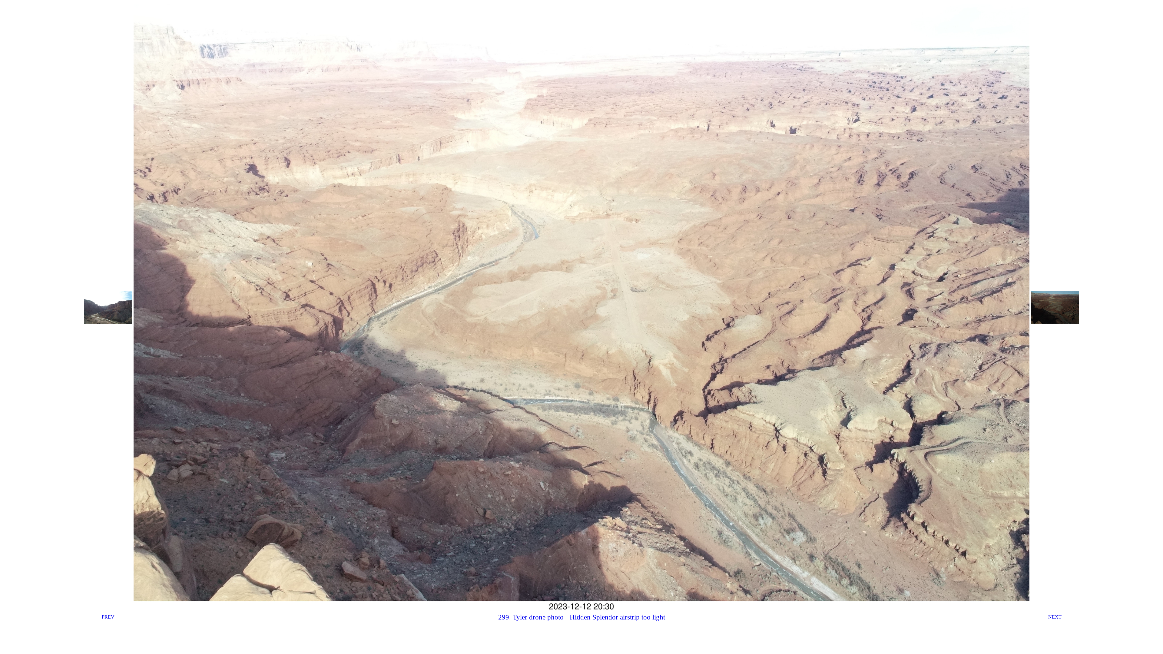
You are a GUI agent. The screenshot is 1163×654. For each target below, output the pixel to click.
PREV (108, 616)
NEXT (1055, 616)
